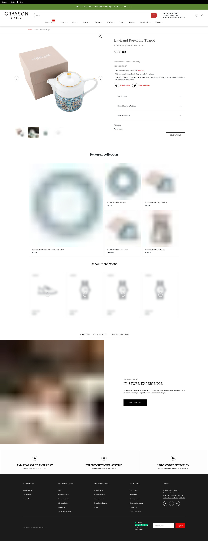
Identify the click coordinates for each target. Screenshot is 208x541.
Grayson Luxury (28, 494)
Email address (159, 526)
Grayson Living (27, 490)
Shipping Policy (63, 503)
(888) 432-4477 (173, 490)
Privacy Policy (62, 507)
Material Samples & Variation (127, 106)
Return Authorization (136, 503)
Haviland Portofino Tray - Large (117, 249)
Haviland (118, 45)
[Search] (154, 15)
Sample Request (99, 499)
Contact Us (133, 507)
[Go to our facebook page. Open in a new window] (165, 503)
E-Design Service (99, 494)
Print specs (117, 125)
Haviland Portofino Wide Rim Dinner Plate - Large (48, 249)
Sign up (180, 526)
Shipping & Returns (124, 115)
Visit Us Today (135, 402)
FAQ (59, 490)
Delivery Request (135, 499)
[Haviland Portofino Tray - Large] (123, 228)
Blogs (96, 507)
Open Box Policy (63, 494)
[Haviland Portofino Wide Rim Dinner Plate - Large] (66, 205)
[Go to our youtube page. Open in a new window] (177, 503)
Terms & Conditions (64, 511)
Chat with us (175, 135)
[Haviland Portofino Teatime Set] (160, 228)
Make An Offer (125, 85)
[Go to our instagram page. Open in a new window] (171, 503)
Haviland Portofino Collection (134, 45)
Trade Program (98, 490)
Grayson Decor (27, 499)
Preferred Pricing (144, 85)
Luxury (4, 2)
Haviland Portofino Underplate (116, 202)
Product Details (122, 97)
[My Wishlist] (191, 15)
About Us (84, 334)
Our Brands (100, 334)
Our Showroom (120, 334)
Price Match (133, 494)
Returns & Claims (63, 499)
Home (30, 30)
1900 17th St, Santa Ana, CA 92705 (174, 498)
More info (141, 71)
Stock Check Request (100, 503)
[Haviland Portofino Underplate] (123, 181)
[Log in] (196, 15)
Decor (21, 2)
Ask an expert (118, 129)
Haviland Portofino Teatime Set (155, 249)
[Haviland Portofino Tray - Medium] (160, 181)
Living (13, 2)
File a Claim (133, 490)
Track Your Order (135, 511)
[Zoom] (100, 36)
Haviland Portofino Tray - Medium (156, 202)
